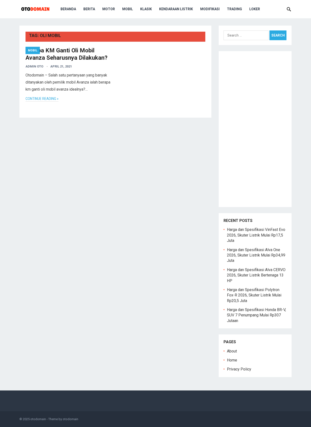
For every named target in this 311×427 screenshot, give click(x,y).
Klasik (146, 9)
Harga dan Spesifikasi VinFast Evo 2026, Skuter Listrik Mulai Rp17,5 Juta (256, 235)
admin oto (34, 66)
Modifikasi (210, 9)
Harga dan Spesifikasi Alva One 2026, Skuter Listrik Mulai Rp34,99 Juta (256, 255)
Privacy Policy (239, 369)
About (232, 351)
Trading (234, 9)
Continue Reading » (42, 99)
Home (232, 360)
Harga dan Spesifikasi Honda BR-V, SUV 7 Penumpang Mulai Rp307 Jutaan (256, 315)
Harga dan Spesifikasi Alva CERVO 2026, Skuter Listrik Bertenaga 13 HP (256, 275)
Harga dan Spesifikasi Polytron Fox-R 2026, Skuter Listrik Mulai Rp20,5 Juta (254, 295)
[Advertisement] (255, 129)
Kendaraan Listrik (176, 9)
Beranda (68, 9)
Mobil (127, 9)
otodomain (38, 419)
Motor (108, 9)
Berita (89, 9)
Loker (254, 9)
